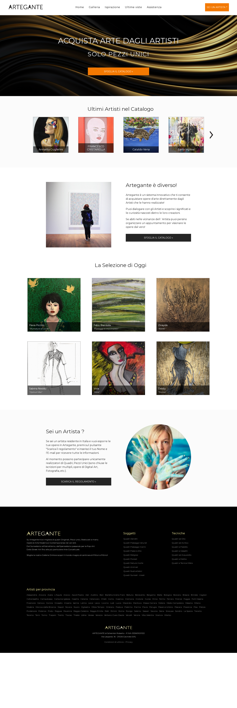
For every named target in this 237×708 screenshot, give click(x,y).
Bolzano (177, 595)
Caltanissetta (33, 599)
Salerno (137, 611)
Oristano (110, 607)
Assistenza (154, 7)
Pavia (145, 607)
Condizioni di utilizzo (114, 642)
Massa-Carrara (150, 603)
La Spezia (188, 611)
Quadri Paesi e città (132, 551)
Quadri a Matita (179, 559)
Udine (83, 615)
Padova (119, 607)
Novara (68, 607)
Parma (137, 607)
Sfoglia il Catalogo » (118, 71)
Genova (40, 603)
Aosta (50, 595)
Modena (30, 607)
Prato (50, 611)
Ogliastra (85, 607)
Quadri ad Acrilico (180, 543)
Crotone (139, 599)
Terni (37, 615)
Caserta (75, 599)
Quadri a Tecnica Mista (182, 563)
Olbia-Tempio (97, 607)
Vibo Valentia (148, 615)
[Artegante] (25, 7)
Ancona (42, 595)
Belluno (129, 595)
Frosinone (31, 603)
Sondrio (178, 611)
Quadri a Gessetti (180, 551)
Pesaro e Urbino (165, 607)
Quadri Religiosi (130, 555)
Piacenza (187, 607)
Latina (84, 603)
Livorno (105, 603)
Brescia (186, 595)
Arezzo (67, 595)
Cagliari (203, 595)
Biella (159, 595)
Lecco (97, 603)
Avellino (94, 595)
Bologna (168, 595)
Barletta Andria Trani (115, 595)
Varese (91, 615)
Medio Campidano (175, 603)
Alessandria (32, 595)
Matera (161, 603)
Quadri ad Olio (178, 539)
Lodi (112, 603)
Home (79, 7)
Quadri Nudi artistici (132, 571)
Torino (44, 615)
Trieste (76, 615)
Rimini (114, 611)
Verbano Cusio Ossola (114, 615)
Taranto (198, 611)
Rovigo (129, 611)
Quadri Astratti (130, 539)
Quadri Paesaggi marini (134, 547)
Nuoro (76, 607)
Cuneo (148, 599)
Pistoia (202, 607)
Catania (84, 599)
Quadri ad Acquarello (181, 555)
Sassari (146, 611)
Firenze (178, 599)
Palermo (128, 607)
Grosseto (58, 603)
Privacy (129, 642)
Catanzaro (94, 599)
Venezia (99, 615)
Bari (102, 595)
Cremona (129, 599)
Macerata (127, 603)
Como (111, 599)
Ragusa (58, 611)
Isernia (76, 603)
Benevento (140, 595)
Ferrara (170, 599)
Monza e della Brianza (46, 607)
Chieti (104, 599)
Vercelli (129, 615)
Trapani (52, 615)
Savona (154, 611)
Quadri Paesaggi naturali (135, 543)
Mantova (137, 603)
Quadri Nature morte (133, 563)
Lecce (90, 603)
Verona (137, 615)
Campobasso (46, 599)
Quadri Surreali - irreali (133, 575)
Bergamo (151, 595)
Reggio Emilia (96, 611)
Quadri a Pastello (180, 547)
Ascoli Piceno (78, 595)
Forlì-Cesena (197, 599)
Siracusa (169, 611)
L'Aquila (58, 595)
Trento (61, 615)
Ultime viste (133, 7)
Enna (155, 599)
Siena (161, 611)
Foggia (187, 599)
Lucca (118, 603)
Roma (121, 611)
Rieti (107, 611)
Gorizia (49, 603)
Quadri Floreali (130, 559)
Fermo (162, 599)
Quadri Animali (130, 567)
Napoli (61, 607)
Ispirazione (112, 7)
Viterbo (167, 615)
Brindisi (194, 595)
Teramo (30, 615)
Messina (189, 603)
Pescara (178, 607)
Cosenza (119, 599)
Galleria (94, 7)
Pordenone (32, 611)
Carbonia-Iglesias (62, 599)
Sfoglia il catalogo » (158, 237)
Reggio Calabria (81, 611)
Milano (197, 603)
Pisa (196, 607)
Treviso (68, 615)
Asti (87, 595)
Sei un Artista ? (217, 7)
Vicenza (159, 615)
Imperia (67, 603)
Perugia (153, 607)
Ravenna (68, 611)
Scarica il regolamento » (78, 481)
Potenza (42, 611)
